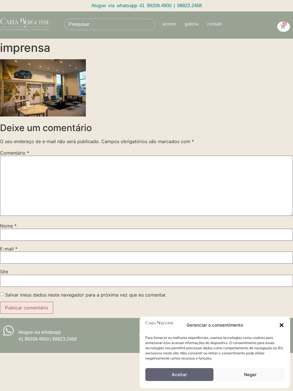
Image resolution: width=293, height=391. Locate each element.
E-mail (8, 248)
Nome (8, 226)
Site (4, 271)
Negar (250, 374)
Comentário (14, 153)
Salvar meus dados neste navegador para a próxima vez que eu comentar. (86, 295)
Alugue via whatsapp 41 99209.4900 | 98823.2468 (146, 5)
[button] (281, 325)
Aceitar (179, 374)
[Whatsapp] (8, 330)
